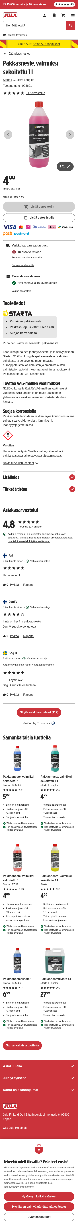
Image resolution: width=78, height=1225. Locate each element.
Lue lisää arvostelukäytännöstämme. (29, 541)
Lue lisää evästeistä (36, 1182)
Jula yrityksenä (14, 1078)
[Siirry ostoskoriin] (63, 15)
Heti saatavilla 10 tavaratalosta (22, 828)
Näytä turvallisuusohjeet (18, 463)
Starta (7, 79)
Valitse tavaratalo (18, 34)
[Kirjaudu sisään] (44, 15)
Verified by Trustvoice (36, 723)
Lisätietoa (11, 477)
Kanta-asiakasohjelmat (20, 1090)
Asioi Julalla (12, 1066)
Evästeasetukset (39, 1216)
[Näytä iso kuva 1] (39, 134)
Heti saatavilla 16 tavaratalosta (59, 828)
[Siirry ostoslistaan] (54, 15)
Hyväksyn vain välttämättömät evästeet (39, 1206)
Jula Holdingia (18, 1127)
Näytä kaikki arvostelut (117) (39, 712)
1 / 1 (62, 166)
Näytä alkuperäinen (43, 664)
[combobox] (39, 25)
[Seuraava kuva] (70, 134)
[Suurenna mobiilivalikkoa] (73, 15)
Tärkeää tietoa (15, 489)
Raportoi (28, 584)
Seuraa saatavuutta (23, 265)
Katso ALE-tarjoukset (46, 43)
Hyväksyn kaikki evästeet (39, 1196)
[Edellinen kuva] (8, 134)
